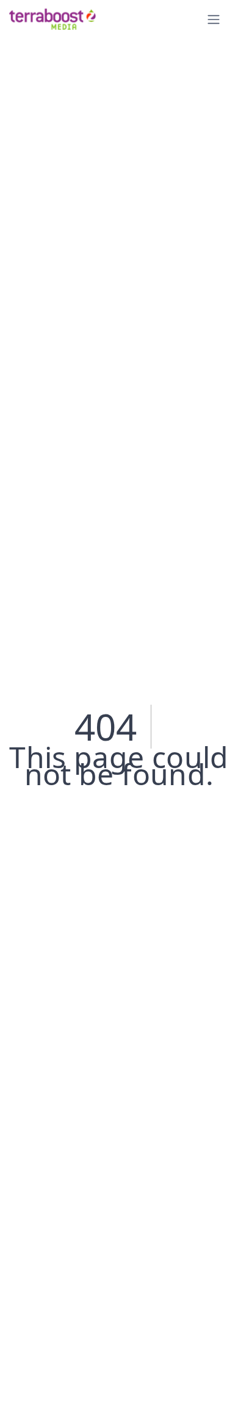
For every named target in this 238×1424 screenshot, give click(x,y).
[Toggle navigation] (213, 19)
